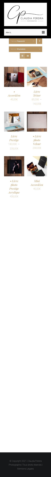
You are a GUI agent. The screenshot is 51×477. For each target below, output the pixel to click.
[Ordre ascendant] (39, 40)
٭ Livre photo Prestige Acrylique (14, 185)
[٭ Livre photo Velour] (37, 112)
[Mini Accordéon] (37, 157)
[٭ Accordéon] (14, 67)
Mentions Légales (25, 468)
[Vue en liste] (27, 54)
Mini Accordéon (37, 181)
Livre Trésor (37, 92)
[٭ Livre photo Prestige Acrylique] (14, 157)
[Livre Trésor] (37, 67)
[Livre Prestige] (14, 112)
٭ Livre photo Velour (37, 138)
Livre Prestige (14, 137)
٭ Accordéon (14, 92)
